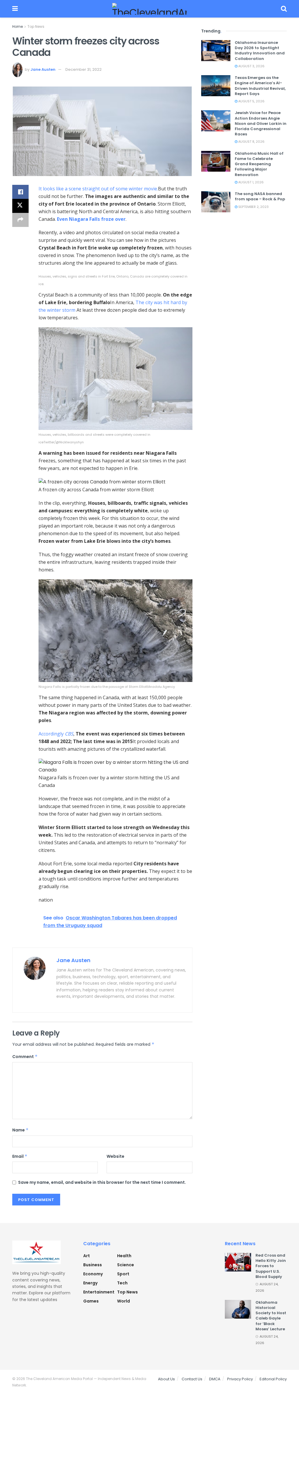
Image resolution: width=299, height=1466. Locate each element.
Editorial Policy (273, 1379)
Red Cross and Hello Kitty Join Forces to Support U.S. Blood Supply (270, 1266)
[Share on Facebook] (20, 192)
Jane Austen (42, 69)
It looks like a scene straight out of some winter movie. (98, 188)
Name (20, 1130)
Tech (122, 1283)
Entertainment (98, 1292)
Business (92, 1265)
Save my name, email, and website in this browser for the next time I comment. (102, 1182)
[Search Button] (284, 9)
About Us (166, 1379)
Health (124, 1256)
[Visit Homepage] (149, 9)
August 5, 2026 (251, 101)
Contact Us (192, 1379)
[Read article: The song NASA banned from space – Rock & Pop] (215, 201)
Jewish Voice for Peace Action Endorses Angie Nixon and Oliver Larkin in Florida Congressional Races (260, 123)
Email (19, 1156)
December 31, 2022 (83, 69)
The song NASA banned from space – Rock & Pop (260, 196)
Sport (123, 1274)
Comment (25, 1057)
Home (17, 26)
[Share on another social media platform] (20, 220)
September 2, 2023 (253, 206)
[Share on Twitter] (20, 206)
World (123, 1301)
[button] (115, 280)
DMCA (214, 1379)
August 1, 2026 (250, 182)
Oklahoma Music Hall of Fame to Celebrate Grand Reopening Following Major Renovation (259, 164)
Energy (90, 1283)
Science (125, 1265)
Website (115, 1156)
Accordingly (56, 734)
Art (86, 1256)
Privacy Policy (240, 1379)
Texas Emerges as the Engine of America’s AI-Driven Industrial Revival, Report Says (260, 86)
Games (91, 1301)
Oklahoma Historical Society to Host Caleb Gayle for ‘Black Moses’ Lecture (270, 1316)
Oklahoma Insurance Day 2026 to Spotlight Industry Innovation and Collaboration (260, 50)
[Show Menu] (15, 9)
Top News (35, 26)
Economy (93, 1274)
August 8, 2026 (251, 141)
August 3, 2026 (251, 66)
